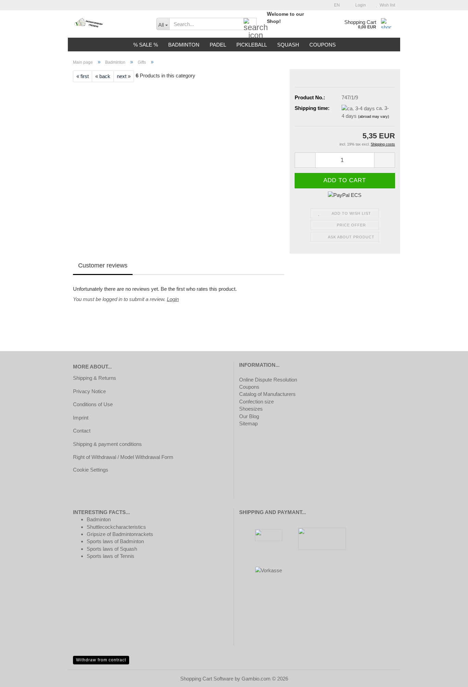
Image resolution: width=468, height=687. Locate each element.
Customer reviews (102, 265)
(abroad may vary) (373, 116)
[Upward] (449, 676)
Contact (81, 431)
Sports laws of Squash (112, 549)
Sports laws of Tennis (110, 556)
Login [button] (359, 5)
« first (82, 76)
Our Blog (249, 416)
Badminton (183, 45)
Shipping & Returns (94, 378)
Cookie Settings (90, 470)
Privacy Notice (89, 391)
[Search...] (250, 24)
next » (124, 76)
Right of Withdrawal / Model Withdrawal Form (123, 457)
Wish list (386, 5)
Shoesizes (251, 409)
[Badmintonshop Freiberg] (109, 24)
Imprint (80, 418)
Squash (288, 45)
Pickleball (251, 45)
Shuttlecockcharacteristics (116, 527)
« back (102, 76)
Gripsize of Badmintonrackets (120, 534)
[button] (335, 5)
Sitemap (248, 423)
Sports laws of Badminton (115, 541)
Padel (218, 45)
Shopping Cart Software (206, 679)
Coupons (322, 45)
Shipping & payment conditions (107, 444)
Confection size (256, 401)
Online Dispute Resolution (268, 380)
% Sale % (145, 45)
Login (173, 299)
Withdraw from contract (101, 660)
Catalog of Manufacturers (267, 394)
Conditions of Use (93, 404)
